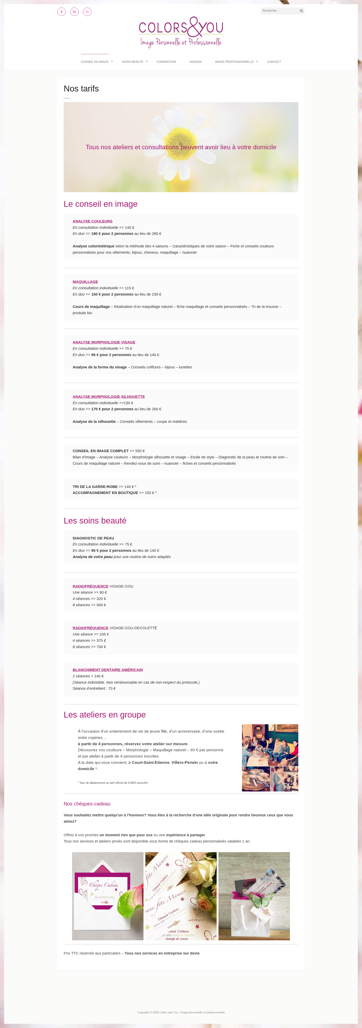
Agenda (196, 61)
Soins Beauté (132, 61)
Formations (166, 61)
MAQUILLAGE (85, 282)
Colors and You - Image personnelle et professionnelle (192, 1012)
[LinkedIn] (74, 12)
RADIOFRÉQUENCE (91, 586)
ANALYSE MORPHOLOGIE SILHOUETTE (109, 397)
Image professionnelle (234, 61)
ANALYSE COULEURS (92, 221)
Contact (274, 61)
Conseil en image (95, 61)
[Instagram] (87, 12)
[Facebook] (61, 12)
